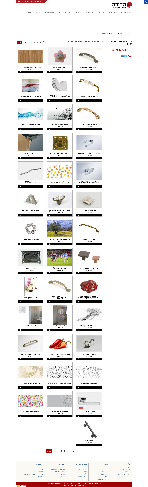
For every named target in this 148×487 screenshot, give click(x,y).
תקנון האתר (126, 467)
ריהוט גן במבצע (82, 477)
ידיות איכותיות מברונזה (89, 96)
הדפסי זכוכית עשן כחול (31, 125)
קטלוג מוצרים (126, 13)
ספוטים (106, 477)
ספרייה (28, 13)
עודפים (101, 13)
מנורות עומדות (104, 474)
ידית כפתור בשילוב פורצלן (60, 211)
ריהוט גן (84, 472)
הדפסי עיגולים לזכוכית (31, 383)
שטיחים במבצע (60, 472)
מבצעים (89, 13)
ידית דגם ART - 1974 (60, 297)
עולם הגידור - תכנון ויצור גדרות (34, 474)
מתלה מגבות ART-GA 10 (89, 182)
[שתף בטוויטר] (125, 56)
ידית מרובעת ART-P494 (89, 268)
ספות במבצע (61, 467)
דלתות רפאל (40, 469)
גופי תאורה (105, 467)
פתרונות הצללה (82, 469)
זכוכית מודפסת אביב (31, 412)
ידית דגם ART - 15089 (89, 125)
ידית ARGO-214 (89, 239)
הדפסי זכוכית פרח (31, 297)
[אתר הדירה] (122, 4)
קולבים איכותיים (89, 354)
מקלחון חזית (31, 326)
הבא (19, 42)
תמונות (78, 13)
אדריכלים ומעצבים (52, 13)
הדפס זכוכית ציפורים (60, 125)
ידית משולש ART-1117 (31, 211)
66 (25, 42)
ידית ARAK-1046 (89, 211)
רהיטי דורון (40, 477)
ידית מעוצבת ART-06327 (60, 153)
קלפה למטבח (30, 153)
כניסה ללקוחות (21, 1)
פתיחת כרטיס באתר (35, 1)
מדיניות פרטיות (125, 469)
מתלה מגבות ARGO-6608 (60, 96)
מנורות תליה (105, 469)
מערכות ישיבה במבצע (58, 469)
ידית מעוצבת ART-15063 (30, 354)
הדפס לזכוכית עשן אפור (89, 326)
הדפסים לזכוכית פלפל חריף (60, 354)
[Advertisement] (118, 94)
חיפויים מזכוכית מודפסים (31, 96)
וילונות (85, 474)
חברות (68, 13)
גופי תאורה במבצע (103, 479)
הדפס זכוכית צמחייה (60, 412)
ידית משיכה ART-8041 (89, 67)
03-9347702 (118, 49)
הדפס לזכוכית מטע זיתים (60, 239)
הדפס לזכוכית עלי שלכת (59, 182)
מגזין (37, 13)
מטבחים (112, 13)
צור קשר (127, 472)
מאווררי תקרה (82, 467)
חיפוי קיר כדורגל (59, 268)
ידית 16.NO (30, 268)
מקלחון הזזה (60, 326)
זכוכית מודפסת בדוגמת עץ (30, 67)
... (29, 42)
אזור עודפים (61, 477)
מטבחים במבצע (60, 474)
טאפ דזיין (41, 467)
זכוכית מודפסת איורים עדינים (59, 383)
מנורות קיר (105, 472)
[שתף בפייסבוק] (122, 56)
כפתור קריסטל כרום (31, 239)
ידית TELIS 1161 (89, 412)
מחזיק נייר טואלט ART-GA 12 (89, 153)
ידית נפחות (89, 440)
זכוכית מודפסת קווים (89, 383)
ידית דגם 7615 (30, 182)
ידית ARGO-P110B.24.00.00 (89, 297)
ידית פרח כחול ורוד (60, 67)
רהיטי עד (41, 472)
